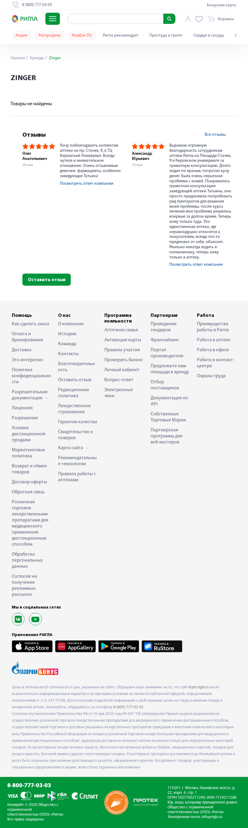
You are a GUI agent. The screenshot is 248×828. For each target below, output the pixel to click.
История (67, 334)
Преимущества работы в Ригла (213, 327)
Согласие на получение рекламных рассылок (24, 585)
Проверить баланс (123, 360)
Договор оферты (29, 482)
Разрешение (25, 418)
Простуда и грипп (165, 35)
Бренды (36, 58)
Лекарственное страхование (74, 409)
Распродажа (49, 35)
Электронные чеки (118, 393)
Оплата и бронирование (27, 337)
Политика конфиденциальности (31, 376)
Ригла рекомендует (121, 35)
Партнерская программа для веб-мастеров (166, 436)
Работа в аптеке (213, 340)
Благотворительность (76, 367)
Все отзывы (215, 134)
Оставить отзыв (47, 280)
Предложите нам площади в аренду (170, 369)
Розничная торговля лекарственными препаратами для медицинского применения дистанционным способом (30, 523)
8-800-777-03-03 (29, 786)
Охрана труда (211, 376)
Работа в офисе (213, 350)
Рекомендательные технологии (77, 461)
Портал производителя (167, 353)
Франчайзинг (165, 340)
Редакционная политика (73, 393)
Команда (67, 344)
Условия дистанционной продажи (28, 434)
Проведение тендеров (164, 327)
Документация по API (169, 401)
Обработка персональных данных (27, 560)
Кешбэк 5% (82, 35)
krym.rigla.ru (198, 687)
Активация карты (122, 340)
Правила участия (122, 350)
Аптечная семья (121, 330)
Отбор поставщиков (165, 385)
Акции (21, 35)
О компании (71, 324)
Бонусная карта (221, 5)
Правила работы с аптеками (77, 477)
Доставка (21, 350)
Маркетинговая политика (28, 453)
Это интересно (27, 360)
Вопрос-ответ (118, 380)
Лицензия (22, 408)
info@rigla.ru (212, 817)
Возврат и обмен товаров (29, 469)
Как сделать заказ (30, 324)
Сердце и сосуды (208, 35)
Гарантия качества (77, 422)
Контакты (68, 354)
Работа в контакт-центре (215, 363)
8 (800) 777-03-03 (128, 707)
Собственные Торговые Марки (168, 417)
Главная (18, 58)
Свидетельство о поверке (75, 435)
